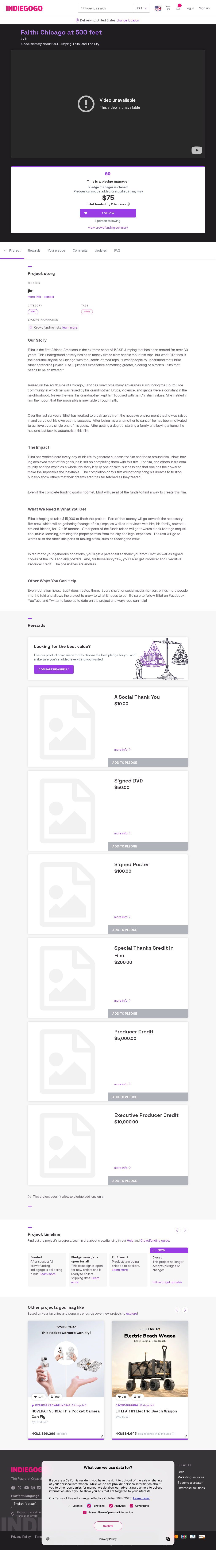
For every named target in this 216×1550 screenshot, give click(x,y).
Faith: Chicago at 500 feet (61, 32)
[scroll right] (185, 1310)
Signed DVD (128, 780)
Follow (108, 213)
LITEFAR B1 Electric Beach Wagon (146, 1411)
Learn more (48, 1274)
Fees (181, 1472)
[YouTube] (26, 1488)
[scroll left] (177, 1230)
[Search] (82, 8)
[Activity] (178, 8)
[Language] (158, 8)
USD (139, 8)
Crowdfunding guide (154, 1240)
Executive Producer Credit (146, 1115)
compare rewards (53, 669)
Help (130, 1240)
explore (131, 1313)
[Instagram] (33, 1488)
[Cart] (168, 8)
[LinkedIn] (38, 1488)
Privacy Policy (21, 1536)
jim (27, 38)
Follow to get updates (167, 1282)
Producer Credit (134, 1031)
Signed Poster (131, 864)
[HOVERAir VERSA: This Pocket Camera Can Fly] (66, 1359)
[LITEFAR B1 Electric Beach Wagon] (150, 1359)
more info (34, 296)
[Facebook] (13, 1488)
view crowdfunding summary (108, 227)
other (87, 311)
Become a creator (190, 1482)
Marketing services (191, 1477)
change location (128, 20)
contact (49, 296)
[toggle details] (104, 1438)
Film (33, 311)
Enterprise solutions (191, 1488)
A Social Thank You (137, 697)
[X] (20, 1488)
